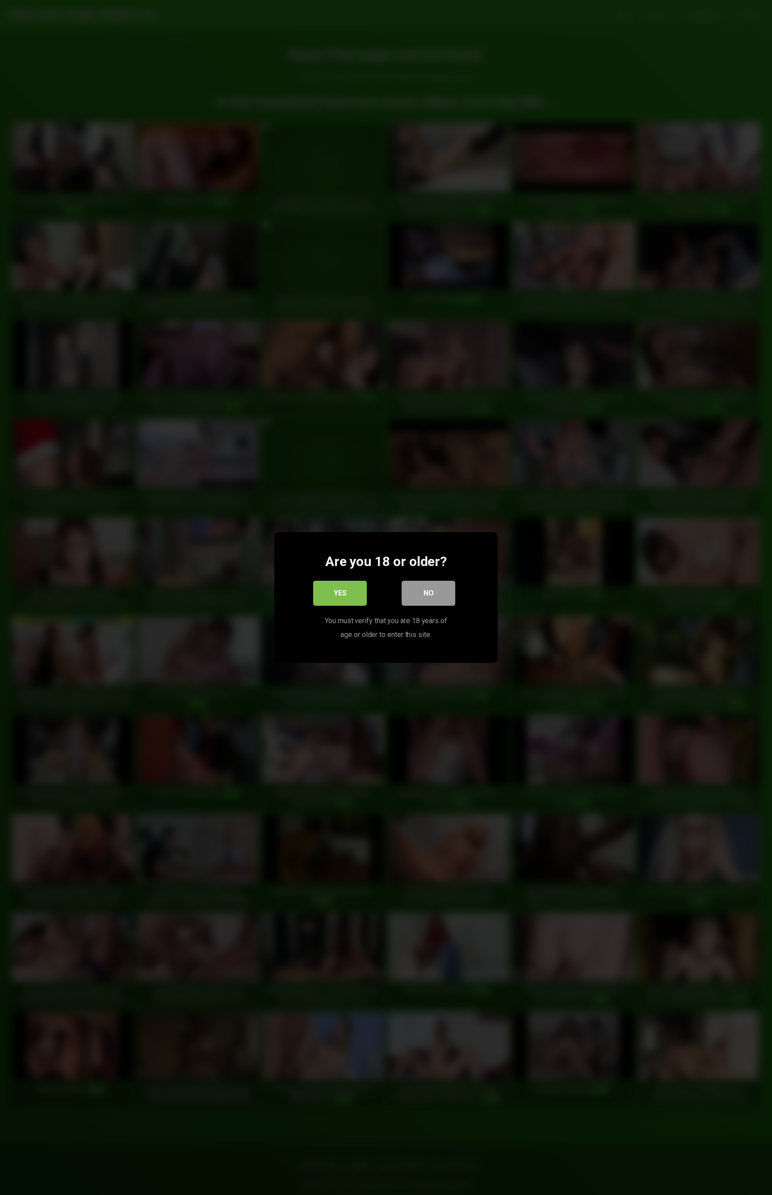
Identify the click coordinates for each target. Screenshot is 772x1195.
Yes (340, 593)
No (429, 593)
